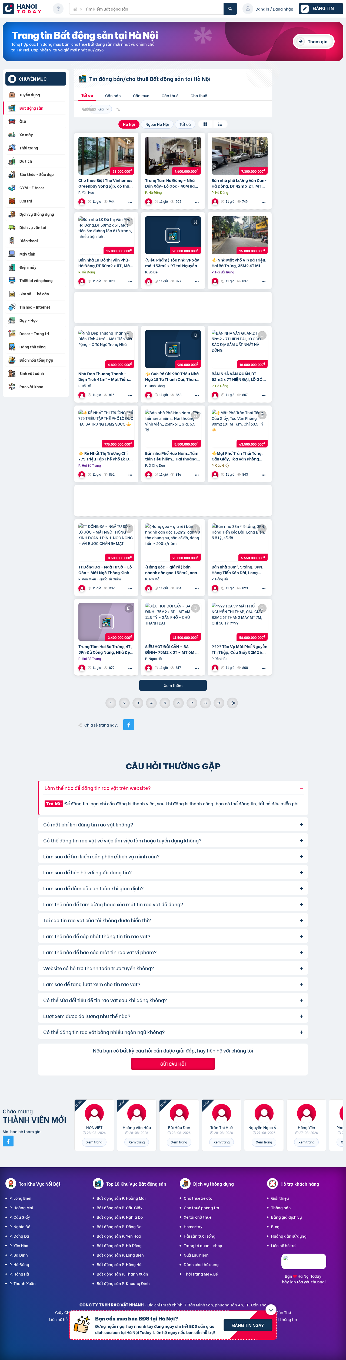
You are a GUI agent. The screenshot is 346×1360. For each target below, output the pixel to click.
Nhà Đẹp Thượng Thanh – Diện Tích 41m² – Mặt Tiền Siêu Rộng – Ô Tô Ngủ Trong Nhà (104, 376)
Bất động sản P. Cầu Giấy (119, 1207)
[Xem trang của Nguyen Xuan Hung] (82, 588)
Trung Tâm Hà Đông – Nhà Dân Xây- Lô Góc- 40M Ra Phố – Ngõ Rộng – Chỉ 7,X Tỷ (171, 183)
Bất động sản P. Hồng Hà (119, 1264)
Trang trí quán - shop (203, 1245)
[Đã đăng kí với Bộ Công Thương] (303, 1264)
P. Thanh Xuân (22, 1283)
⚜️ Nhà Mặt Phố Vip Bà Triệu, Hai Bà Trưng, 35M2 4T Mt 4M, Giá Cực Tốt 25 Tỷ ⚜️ (239, 262)
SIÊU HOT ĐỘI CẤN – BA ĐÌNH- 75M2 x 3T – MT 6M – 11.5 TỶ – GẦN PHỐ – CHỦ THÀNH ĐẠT (171, 649)
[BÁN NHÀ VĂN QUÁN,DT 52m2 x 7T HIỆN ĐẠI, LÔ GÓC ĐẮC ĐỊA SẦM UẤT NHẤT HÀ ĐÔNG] (240, 349)
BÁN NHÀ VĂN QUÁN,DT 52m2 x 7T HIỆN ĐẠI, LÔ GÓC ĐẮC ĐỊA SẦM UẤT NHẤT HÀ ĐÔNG (238, 376)
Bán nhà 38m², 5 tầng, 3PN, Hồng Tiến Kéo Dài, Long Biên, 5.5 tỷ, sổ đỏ (238, 569)
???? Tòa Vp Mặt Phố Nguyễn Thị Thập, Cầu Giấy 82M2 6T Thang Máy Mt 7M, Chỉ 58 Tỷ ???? (239, 649)
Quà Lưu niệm (196, 1255)
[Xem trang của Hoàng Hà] (149, 281)
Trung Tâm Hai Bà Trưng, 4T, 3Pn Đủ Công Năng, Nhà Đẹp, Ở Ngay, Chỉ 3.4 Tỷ (106, 649)
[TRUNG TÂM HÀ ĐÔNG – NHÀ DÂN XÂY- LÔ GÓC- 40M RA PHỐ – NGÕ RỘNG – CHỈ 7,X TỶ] (173, 156)
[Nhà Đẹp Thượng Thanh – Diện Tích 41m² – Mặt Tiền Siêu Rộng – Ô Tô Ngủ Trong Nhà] (106, 349)
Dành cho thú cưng (201, 1264)
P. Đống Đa (19, 1236)
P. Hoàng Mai (21, 1207)
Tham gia (318, 41)
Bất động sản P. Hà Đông (119, 1245)
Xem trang (94, 1142)
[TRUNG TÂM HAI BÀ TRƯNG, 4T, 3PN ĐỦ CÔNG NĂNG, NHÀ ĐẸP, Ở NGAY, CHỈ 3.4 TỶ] (106, 622)
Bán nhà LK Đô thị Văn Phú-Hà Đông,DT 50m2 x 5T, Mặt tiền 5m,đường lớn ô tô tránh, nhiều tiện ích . (104, 262)
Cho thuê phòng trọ (201, 1207)
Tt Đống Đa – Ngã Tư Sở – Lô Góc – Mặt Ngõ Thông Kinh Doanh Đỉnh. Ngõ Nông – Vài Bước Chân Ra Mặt (105, 569)
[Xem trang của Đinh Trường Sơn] (216, 201)
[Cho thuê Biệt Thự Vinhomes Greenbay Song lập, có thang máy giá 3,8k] (106, 156)
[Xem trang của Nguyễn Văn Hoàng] (149, 588)
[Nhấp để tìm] (230, 9)
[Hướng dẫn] (58, 8)
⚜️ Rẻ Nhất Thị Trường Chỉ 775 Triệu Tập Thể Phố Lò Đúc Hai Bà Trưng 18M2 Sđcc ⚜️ (106, 456)
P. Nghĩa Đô (19, 1226)
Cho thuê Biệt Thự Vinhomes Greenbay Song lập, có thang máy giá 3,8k (106, 183)
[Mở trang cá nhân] (94, 1113)
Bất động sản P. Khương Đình (123, 1283)
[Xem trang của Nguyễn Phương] (149, 394)
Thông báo (281, 1207)
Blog (275, 1226)
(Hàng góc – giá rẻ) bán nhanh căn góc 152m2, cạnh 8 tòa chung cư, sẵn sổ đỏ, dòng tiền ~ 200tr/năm (172, 569)
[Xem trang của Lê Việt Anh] (149, 474)
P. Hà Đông (19, 1264)
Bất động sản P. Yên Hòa (119, 1236)
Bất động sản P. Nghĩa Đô (120, 1217)
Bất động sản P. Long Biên (120, 1255)
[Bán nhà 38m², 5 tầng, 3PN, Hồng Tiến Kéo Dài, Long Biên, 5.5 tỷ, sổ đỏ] (240, 542)
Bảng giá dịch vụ (286, 1217)
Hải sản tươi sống (199, 1236)
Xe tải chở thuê (197, 1217)
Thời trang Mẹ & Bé (201, 1274)
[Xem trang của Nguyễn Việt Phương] (216, 281)
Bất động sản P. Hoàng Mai (121, 1198)
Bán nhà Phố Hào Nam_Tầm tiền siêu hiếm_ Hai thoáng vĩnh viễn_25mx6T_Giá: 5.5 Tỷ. (172, 456)
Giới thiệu (280, 1198)
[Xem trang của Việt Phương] (216, 667)
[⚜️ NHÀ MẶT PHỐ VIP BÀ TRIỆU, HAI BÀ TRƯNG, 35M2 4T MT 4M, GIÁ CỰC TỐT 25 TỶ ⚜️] (240, 235)
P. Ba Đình (18, 1255)
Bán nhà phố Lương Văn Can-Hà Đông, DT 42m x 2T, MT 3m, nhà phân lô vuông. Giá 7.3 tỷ (239, 183)
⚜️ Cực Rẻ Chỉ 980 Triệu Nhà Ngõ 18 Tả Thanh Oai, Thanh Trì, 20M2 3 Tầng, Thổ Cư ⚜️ (172, 376)
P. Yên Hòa (18, 1245)
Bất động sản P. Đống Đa (119, 1226)
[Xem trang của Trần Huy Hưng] (82, 667)
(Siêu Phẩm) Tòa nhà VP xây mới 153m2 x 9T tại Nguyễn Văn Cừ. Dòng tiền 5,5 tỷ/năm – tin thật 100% (172, 262)
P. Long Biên (20, 1198)
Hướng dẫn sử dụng (289, 1236)
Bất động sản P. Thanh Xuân (122, 1274)
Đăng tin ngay (248, 1325)
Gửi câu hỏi (173, 1064)
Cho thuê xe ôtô (198, 1198)
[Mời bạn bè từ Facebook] (8, 1141)
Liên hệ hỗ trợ (283, 1245)
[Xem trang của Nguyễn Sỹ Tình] (82, 394)
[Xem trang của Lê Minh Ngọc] (149, 667)
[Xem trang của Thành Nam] (82, 201)
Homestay (193, 1226)
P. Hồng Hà (19, 1274)
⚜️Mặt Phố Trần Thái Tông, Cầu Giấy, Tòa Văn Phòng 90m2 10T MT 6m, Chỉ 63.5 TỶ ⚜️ (237, 456)
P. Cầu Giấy (19, 1217)
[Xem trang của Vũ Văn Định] (149, 201)
